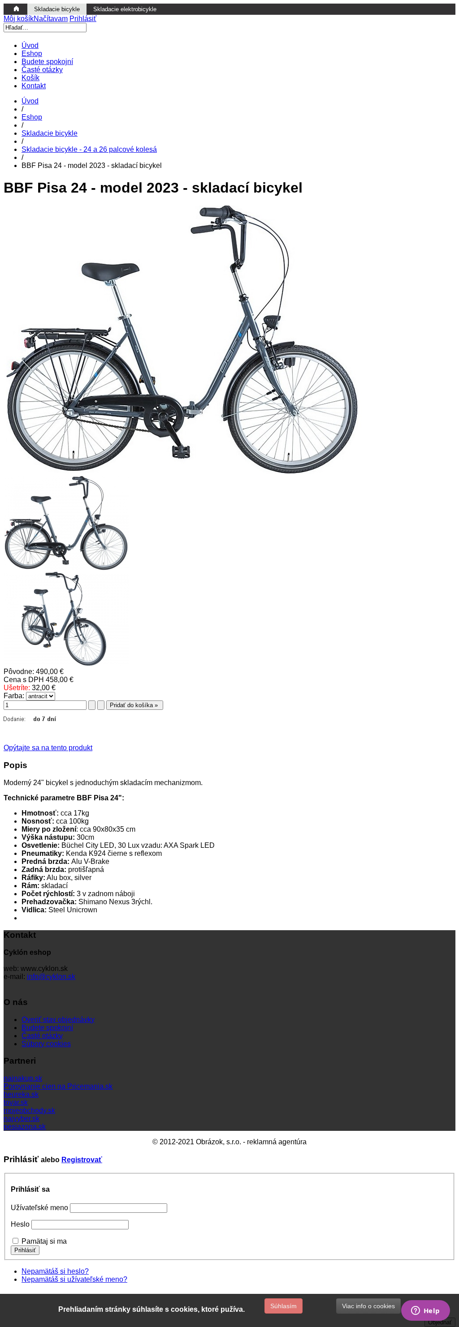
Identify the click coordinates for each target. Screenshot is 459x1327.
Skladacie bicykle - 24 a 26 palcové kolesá (89, 149)
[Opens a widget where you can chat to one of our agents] (425, 1311)
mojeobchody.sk (29, 1110)
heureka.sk (21, 1094)
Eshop (32, 117)
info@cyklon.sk (51, 976)
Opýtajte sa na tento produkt (48, 748)
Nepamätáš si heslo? (55, 1271)
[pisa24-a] (66, 567)
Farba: (14, 696)
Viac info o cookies (368, 1306)
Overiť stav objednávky (58, 1019)
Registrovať (81, 1160)
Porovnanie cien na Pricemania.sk (58, 1086)
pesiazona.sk (25, 1126)
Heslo (20, 1224)
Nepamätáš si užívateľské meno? (74, 1279)
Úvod (30, 101)
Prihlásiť (82, 18)
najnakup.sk (23, 1078)
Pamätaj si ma (44, 1241)
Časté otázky (42, 1035)
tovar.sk (16, 1102)
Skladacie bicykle (50, 133)
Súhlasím (283, 1306)
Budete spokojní (47, 1027)
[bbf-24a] (66, 663)
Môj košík (36, 18)
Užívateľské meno (39, 1207)
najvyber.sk (21, 1118)
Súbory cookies (46, 1044)
